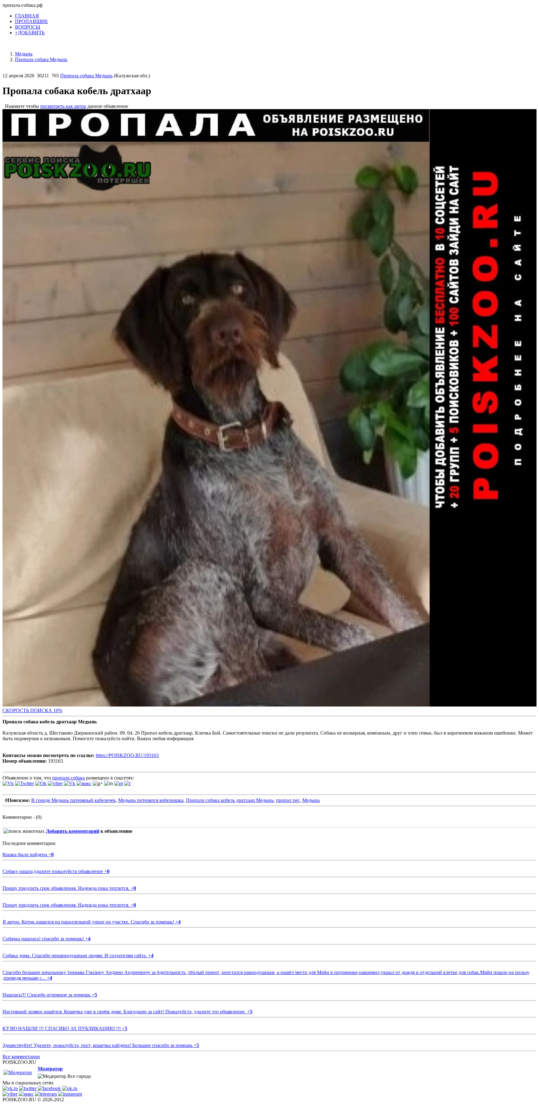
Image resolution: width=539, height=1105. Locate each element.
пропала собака (68, 777)
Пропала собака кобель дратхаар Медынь (230, 800)
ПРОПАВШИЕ (31, 21)
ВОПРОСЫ (27, 27)
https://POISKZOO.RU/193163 (127, 755)
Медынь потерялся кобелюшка (150, 800)
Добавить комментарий (72, 831)
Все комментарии (21, 1056)
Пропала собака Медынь (86, 75)
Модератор (50, 1068)
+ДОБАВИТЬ (30, 32)
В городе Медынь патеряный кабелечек (73, 800)
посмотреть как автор (63, 106)
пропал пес (288, 800)
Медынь (311, 800)
